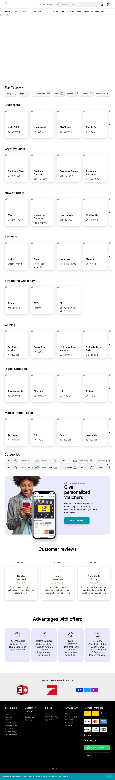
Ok (110, 776)
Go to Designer (76, 520)
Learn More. (66, 776)
